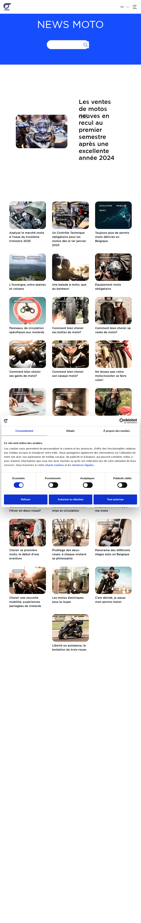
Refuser (25, 499)
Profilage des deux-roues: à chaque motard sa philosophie (69, 554)
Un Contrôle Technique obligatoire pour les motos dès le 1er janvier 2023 (69, 239)
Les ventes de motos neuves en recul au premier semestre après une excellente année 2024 (97, 129)
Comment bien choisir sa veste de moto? (113, 330)
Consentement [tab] (24, 430)
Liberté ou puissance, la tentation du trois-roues (69, 647)
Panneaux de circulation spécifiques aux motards (26, 330)
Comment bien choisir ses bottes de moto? (68, 330)
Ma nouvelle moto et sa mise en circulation (69, 508)
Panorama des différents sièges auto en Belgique (112, 552)
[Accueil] (7, 7)
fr (122, 7)
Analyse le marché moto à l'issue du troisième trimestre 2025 (26, 237)
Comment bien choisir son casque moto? (68, 373)
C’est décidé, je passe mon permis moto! (110, 599)
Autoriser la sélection (70, 499)
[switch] (53, 485)
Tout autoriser (115, 499)
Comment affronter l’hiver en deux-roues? (25, 508)
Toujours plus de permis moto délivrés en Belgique (112, 237)
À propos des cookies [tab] (116, 430)
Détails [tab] (70, 430)
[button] (134, 7)
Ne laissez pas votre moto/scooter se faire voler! (110, 375)
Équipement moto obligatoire (108, 286)
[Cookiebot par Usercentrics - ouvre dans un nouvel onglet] (122, 421)
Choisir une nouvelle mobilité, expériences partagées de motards (25, 601)
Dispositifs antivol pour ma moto (111, 508)
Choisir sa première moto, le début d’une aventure (24, 554)
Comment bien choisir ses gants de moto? (25, 373)
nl (127, 7)
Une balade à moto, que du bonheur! (69, 286)
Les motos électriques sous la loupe (68, 599)
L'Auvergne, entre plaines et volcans (27, 286)
